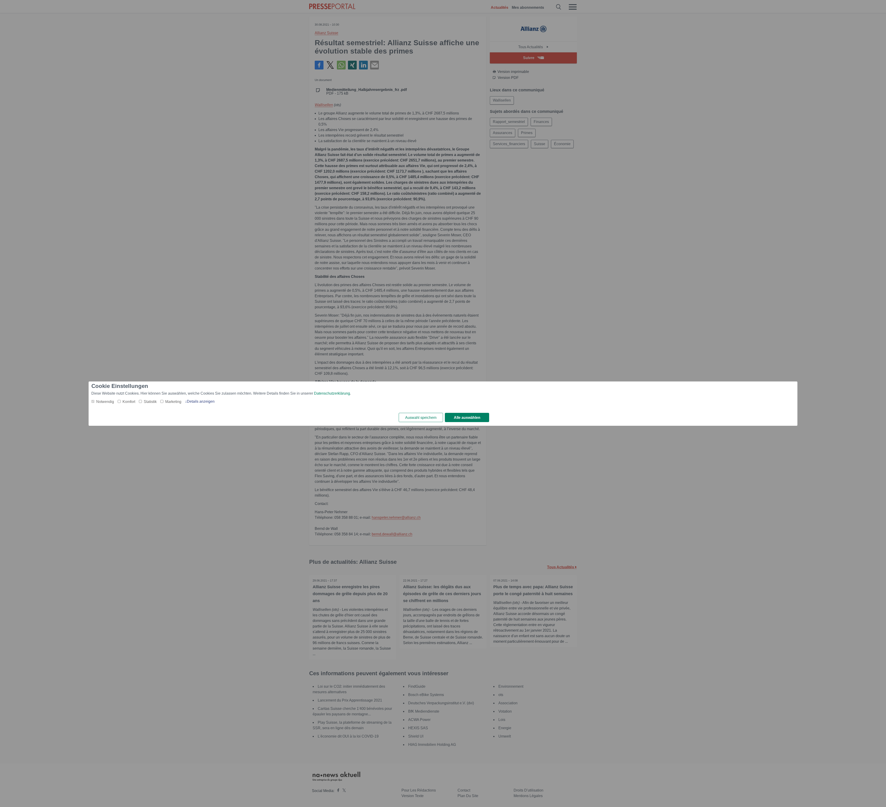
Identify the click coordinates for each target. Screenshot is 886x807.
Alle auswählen (467, 418)
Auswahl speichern (421, 418)
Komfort (129, 402)
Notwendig (105, 402)
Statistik (150, 402)
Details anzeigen (201, 401)
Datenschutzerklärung (332, 393)
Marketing (173, 402)
